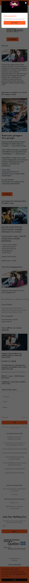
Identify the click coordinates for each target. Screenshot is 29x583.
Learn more (14, 22)
